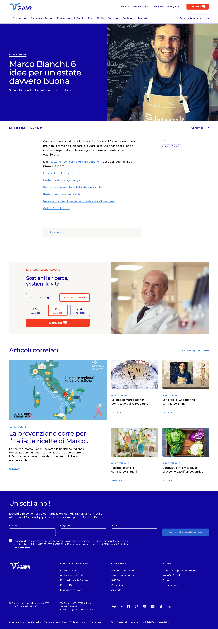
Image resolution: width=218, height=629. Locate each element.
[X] (169, 606)
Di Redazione (17, 127)
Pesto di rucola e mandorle (61, 194)
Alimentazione (18, 54)
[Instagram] (137, 606)
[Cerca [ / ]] (207, 18)
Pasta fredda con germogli (61, 180)
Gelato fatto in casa (56, 208)
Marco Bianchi (172, 146)
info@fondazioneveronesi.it (81, 609)
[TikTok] (161, 606)
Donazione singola (41, 297)
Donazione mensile (74, 297)
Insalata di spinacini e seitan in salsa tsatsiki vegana (79, 201)
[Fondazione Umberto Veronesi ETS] (21, 6)
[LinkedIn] (153, 606)
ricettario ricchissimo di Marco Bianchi (75, 161)
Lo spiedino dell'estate (58, 173)
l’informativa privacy (65, 541)
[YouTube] (145, 606)
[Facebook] (128, 606)
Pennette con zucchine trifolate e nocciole (72, 187)
